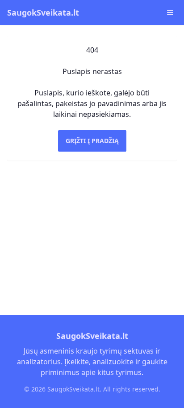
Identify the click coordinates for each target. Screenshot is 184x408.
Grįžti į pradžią (92, 140)
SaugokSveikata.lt (43, 12)
